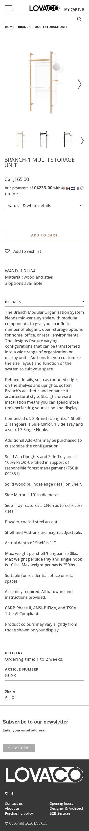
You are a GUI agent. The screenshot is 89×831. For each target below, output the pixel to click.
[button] (44, 187)
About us (12, 808)
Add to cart (44, 235)
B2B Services (59, 813)
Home (9, 27)
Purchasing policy (19, 813)
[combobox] (44, 205)
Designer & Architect (66, 808)
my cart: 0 (74, 9)
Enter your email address (24, 730)
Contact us (14, 803)
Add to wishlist (27, 251)
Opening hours (61, 803)
